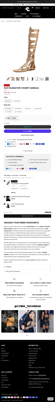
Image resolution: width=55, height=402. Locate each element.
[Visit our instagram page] (14, 5)
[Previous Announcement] (9, 2)
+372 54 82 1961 (41, 375)
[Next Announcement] (46, 2)
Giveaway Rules (33, 353)
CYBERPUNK (18, 16)
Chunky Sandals (30, 260)
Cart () (46, 8)
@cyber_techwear (27, 306)
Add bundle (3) (27, 216)
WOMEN (23, 14)
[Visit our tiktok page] (19, 5)
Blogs (30, 365)
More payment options (27, 135)
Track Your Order (6, 385)
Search (37, 8)
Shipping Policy (33, 358)
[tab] (26, 335)
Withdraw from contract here (37, 367)
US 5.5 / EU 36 (18, 108)
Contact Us (4, 377)
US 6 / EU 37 (28, 108)
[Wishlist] (32, 8)
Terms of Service (33, 351)
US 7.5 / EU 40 (18, 112)
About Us (3, 375)
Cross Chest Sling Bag (17, 204)
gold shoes (8, 101)
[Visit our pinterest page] (16, 5)
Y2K (27, 16)
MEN (16, 14)
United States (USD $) (8, 8)
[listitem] (27, 1)
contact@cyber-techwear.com (33, 4)
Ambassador (4, 387)
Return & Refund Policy (35, 348)
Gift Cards (31, 363)
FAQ (2, 382)
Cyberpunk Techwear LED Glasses (20, 196)
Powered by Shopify (5, 400)
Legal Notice (32, 360)
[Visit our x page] (21, 5)
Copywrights (4, 380)
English (19, 8)
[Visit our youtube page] (23, 5)
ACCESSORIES (34, 14)
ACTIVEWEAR (36, 16)
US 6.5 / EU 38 (37, 108)
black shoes (17, 101)
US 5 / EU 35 (8, 108)
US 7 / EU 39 (8, 112)
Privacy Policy (32, 356)
